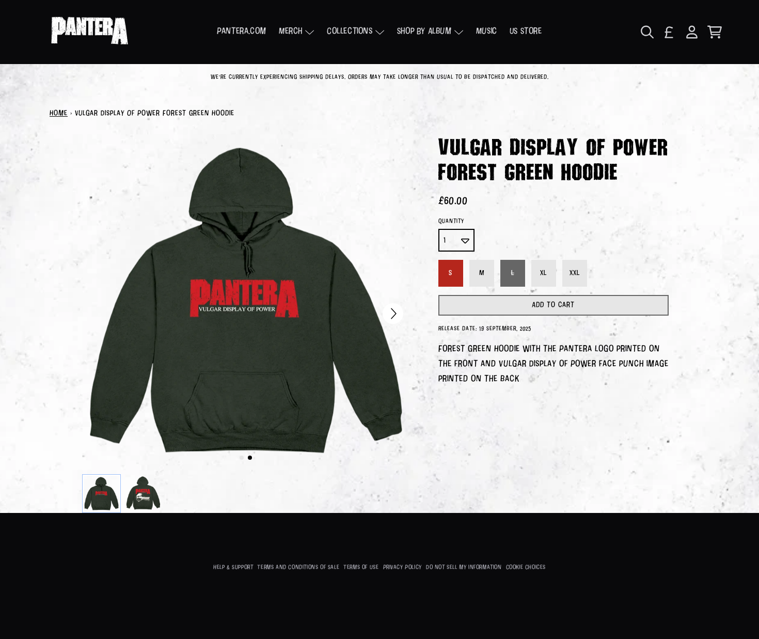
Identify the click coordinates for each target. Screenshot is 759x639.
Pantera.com (241, 32)
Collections (350, 32)
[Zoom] (245, 300)
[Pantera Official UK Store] (89, 32)
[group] (101, 493)
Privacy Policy (402, 567)
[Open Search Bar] (646, 32)
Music (486, 32)
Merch (291, 32)
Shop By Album (424, 32)
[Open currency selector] (669, 32)
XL (543, 273)
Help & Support (233, 567)
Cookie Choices (526, 567)
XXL (575, 273)
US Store (526, 32)
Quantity (451, 221)
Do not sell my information (464, 567)
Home (59, 114)
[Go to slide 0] (242, 458)
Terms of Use (360, 567)
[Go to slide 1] (250, 458)
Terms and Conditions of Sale (298, 567)
